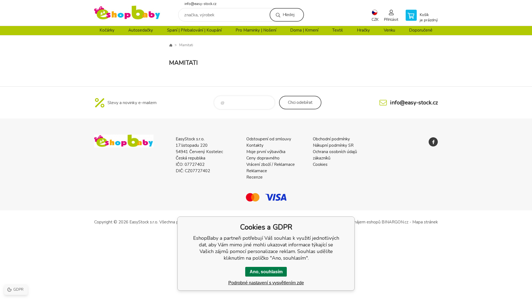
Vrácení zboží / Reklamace (270, 164)
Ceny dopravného (263, 158)
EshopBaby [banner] (127, 13)
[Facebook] (433, 141)
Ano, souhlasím (266, 271)
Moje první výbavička (265, 151)
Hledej (288, 15)
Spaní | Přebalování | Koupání (194, 30)
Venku (389, 30)
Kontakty (255, 145)
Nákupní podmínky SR (333, 145)
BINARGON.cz (395, 222)
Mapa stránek (425, 222)
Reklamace (256, 171)
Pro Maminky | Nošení (256, 30)
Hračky (363, 30)
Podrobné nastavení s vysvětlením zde (266, 282)
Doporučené (421, 30)
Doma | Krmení (304, 30)
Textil (337, 30)
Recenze (254, 177)
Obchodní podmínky (331, 139)
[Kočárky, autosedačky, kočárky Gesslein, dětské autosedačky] (170, 45)
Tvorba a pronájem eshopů (355, 222)
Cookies (320, 164)
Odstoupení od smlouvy (268, 139)
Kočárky (106, 30)
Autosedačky (140, 30)
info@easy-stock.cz (200, 3)
